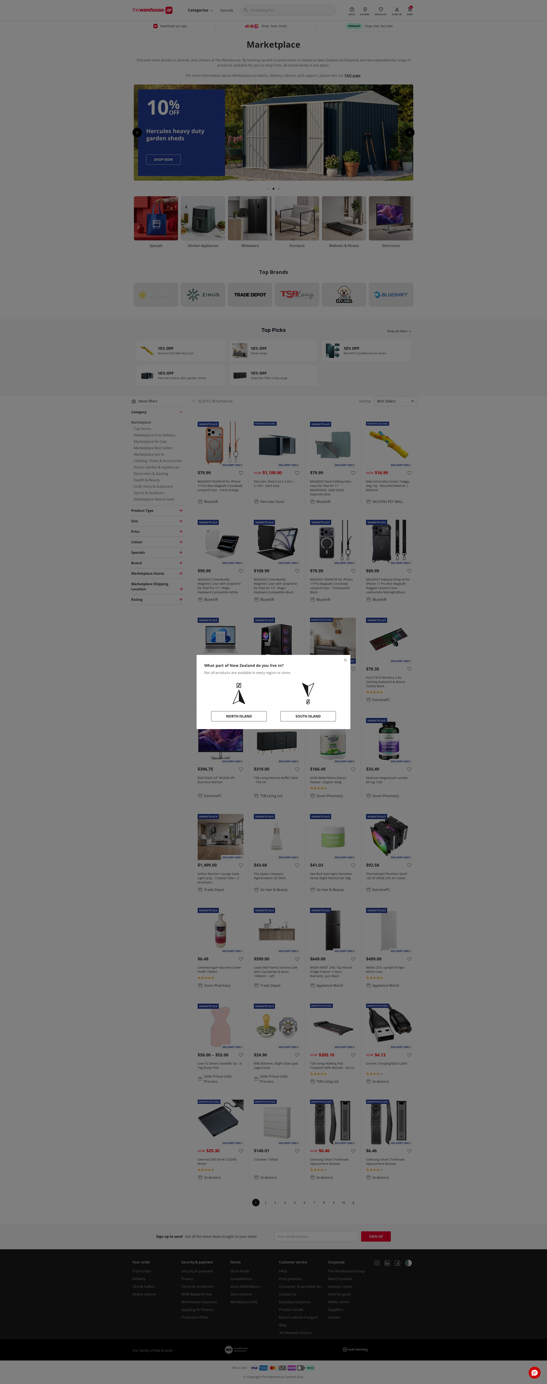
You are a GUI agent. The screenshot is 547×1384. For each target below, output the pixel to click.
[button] (535, 1373)
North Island (239, 716)
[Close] (345, 660)
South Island (308, 716)
